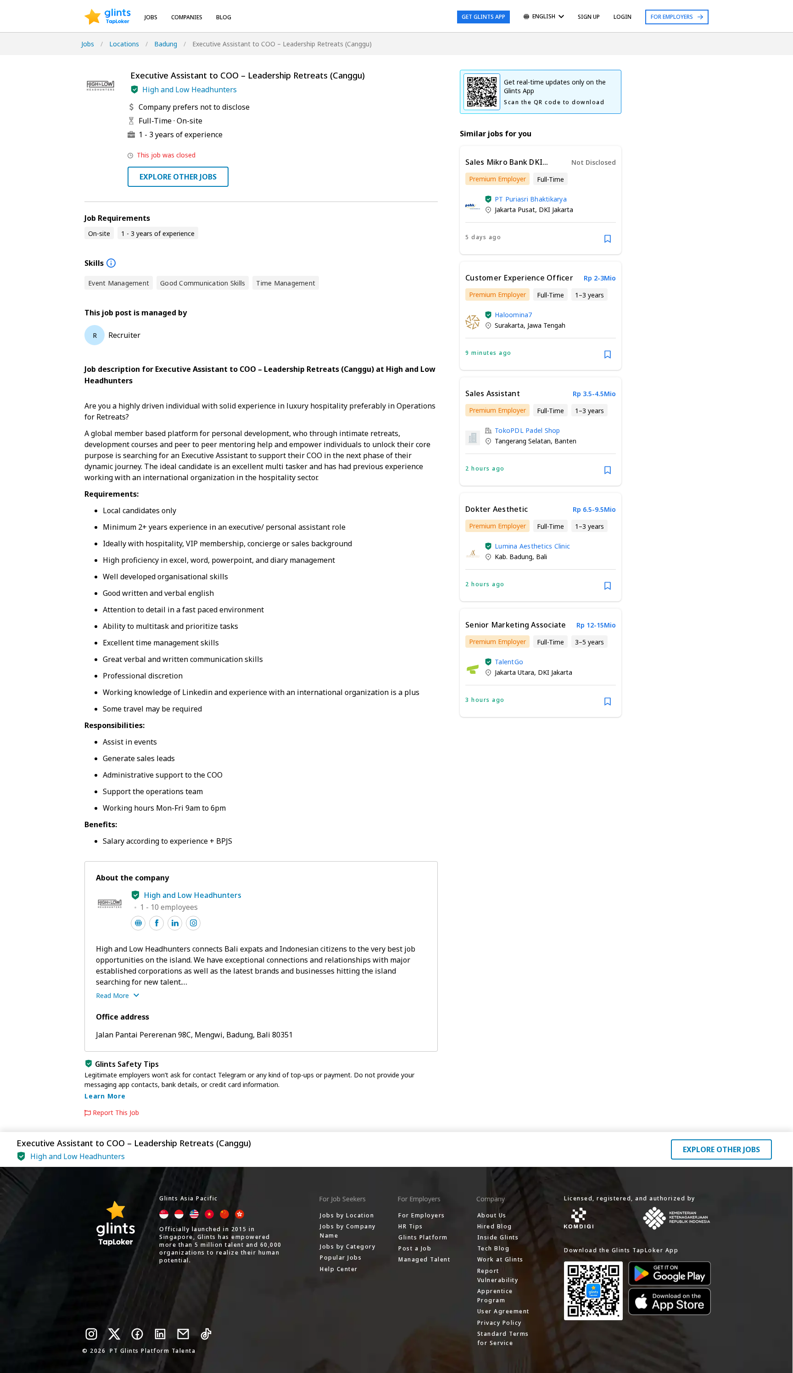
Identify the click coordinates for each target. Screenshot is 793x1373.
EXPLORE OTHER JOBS (178, 177)
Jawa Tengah (546, 325)
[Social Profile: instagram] (193, 923)
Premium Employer (497, 178)
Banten (565, 441)
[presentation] (107, 17)
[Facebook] (137, 1334)
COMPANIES (186, 17)
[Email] (183, 1334)
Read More (112, 995)
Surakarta (509, 325)
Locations (124, 43)
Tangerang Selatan (523, 441)
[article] (540, 200)
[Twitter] (114, 1334)
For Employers (672, 17)
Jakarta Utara (514, 672)
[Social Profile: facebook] (156, 923)
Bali (541, 556)
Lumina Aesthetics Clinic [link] (532, 546)
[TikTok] (206, 1334)
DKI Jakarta (556, 209)
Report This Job (116, 1112)
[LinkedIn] (160, 1334)
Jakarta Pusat (515, 209)
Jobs (151, 17)
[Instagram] (91, 1334)
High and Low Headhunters (189, 89)
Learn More (105, 1096)
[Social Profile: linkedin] (175, 923)
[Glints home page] (107, 17)
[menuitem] (544, 17)
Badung (165, 43)
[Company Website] (138, 923)
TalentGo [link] (509, 661)
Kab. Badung (513, 556)
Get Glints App (483, 17)
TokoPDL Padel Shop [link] (527, 430)
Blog (223, 17)
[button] (134, 89)
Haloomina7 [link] (513, 314)
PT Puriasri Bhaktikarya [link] (531, 199)
